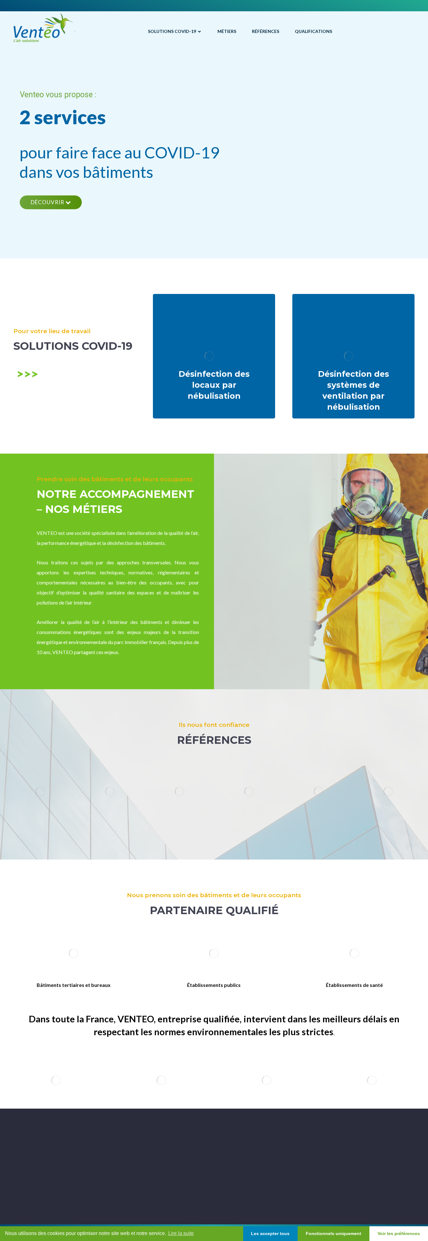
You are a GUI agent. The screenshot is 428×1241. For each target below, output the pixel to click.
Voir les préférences (399, 1233)
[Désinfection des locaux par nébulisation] (214, 356)
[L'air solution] (44, 27)
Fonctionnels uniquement (333, 1233)
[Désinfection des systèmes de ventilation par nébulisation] (353, 356)
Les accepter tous (270, 1233)
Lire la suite (181, 1233)
